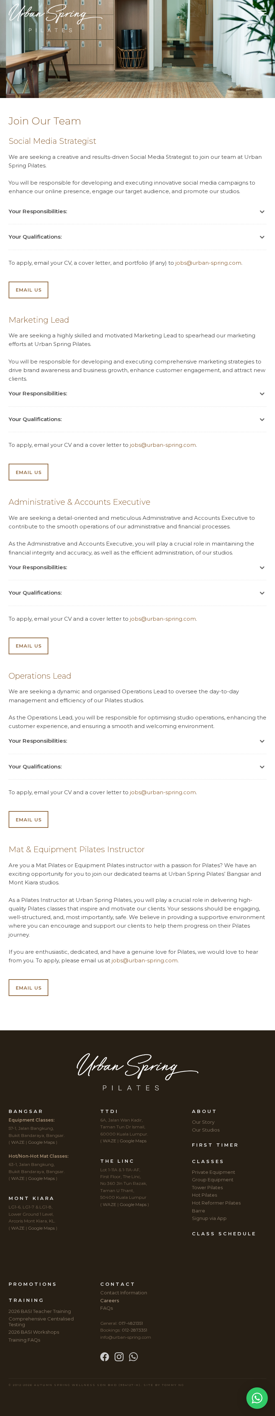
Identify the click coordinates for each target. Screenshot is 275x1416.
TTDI (109, 1111)
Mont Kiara (32, 1198)
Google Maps (41, 1142)
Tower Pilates (207, 1187)
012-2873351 (134, 1330)
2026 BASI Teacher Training (40, 1311)
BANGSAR (26, 1111)
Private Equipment (213, 1172)
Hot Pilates (204, 1195)
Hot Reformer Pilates (216, 1203)
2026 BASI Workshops (34, 1332)
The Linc (117, 1161)
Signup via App (209, 1218)
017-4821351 (131, 1323)
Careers (109, 1300)
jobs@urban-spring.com (208, 262)
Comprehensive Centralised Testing (41, 1321)
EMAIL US (29, 290)
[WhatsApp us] (133, 1356)
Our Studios (205, 1130)
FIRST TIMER (215, 1145)
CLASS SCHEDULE (224, 1233)
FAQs (106, 1308)
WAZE (18, 1142)
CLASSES (208, 1161)
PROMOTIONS (33, 1284)
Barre (198, 1211)
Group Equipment (212, 1179)
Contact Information (123, 1292)
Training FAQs (24, 1340)
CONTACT (118, 1284)
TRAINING (26, 1300)
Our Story (203, 1122)
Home (125, 18)
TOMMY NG (173, 1385)
